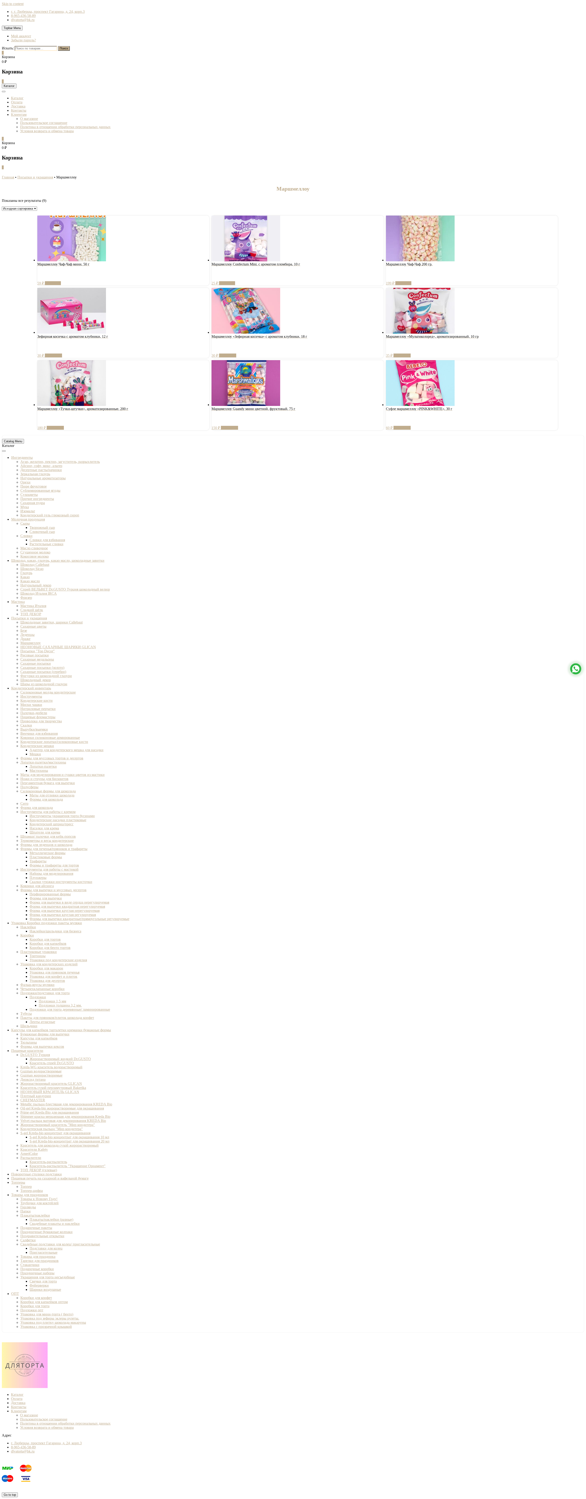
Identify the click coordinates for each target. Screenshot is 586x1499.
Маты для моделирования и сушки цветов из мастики (62, 775)
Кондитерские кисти (36, 700)
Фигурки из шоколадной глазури (46, 676)
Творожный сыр (42, 527)
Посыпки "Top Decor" (37, 651)
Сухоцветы (29, 495)
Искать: (8, 48)
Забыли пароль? (23, 40)
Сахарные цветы (33, 626)
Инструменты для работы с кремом (48, 812)
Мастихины (39, 770)
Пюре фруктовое (33, 486)
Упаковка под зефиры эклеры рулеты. (49, 1318)
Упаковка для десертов (47, 981)
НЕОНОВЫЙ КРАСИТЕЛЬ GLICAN (49, 1092)
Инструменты (31, 696)
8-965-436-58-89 (23, 16)
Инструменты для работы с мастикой (49, 869)
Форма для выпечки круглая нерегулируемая (65, 911)
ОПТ (15, 1294)
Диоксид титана (33, 1079)
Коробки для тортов (45, 939)
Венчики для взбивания (39, 733)
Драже (25, 639)
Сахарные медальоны (37, 659)
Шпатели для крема (45, 832)
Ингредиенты (22, 457)
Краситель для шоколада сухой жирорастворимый (59, 1145)
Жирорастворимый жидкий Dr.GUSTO (60, 1059)
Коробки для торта (34, 1306)
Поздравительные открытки (42, 1236)
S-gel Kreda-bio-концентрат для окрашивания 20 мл (69, 1141)
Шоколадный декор (35, 680)
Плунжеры (38, 878)
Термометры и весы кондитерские (47, 841)
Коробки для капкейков (48, 943)
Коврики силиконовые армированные (50, 738)
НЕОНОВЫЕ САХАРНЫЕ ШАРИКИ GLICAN (58, 647)
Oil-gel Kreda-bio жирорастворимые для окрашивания (62, 1108)
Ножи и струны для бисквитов (44, 779)
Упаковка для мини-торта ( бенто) (46, 1314)
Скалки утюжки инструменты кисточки (61, 882)
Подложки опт (31, 1310)
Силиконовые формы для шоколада (48, 791)
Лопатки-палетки (43, 766)
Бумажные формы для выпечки (44, 1034)
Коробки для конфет (36, 1298)
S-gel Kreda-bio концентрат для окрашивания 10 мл (69, 1137)
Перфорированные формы (50, 894)
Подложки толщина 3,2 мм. (60, 1005)
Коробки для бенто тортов (50, 948)
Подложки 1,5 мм (52, 1001)
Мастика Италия (33, 606)
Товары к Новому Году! (38, 1199)
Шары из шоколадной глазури (43, 684)
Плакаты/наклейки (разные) (51, 1219)
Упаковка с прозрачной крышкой (46, 1327)
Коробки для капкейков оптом (44, 1302)
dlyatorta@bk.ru (23, 20)
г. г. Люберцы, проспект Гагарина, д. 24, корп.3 (48, 12)
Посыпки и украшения (29, 618)
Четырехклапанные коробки (42, 989)
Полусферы (29, 787)
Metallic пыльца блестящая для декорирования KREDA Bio (66, 1104)
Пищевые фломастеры (37, 717)
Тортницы (38, 956)
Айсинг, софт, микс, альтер (41, 466)
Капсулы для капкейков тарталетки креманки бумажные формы (61, 1030)
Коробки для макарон (46, 968)
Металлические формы (47, 853)
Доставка (18, 106)
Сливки (26, 536)
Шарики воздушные (45, 1289)
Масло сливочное (34, 548)
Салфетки (28, 1240)
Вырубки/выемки (34, 729)
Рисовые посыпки (34, 655)
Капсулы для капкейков (38, 1038)
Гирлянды (28, 1207)
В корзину (53, 283)
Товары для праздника (37, 1257)
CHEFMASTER (32, 1100)
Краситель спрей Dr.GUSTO (52, 1063)
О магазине (29, 119)
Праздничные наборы (37, 1273)
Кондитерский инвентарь (31, 688)
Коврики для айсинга (37, 886)
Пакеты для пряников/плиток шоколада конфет (57, 1018)
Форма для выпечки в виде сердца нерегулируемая (69, 902)
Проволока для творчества (41, 721)
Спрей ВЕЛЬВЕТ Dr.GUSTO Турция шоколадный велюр (65, 589)
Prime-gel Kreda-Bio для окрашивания (49, 1112)
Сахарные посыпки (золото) (42, 668)
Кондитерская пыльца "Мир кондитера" (51, 1129)
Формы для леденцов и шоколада (46, 845)
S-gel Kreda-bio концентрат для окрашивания (55, 1133)
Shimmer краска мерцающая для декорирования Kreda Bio (65, 1116)
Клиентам (19, 114)
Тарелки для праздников (39, 1261)
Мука (24, 507)
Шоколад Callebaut (34, 565)
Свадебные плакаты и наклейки (55, 1224)
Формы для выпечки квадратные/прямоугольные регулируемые (79, 919)
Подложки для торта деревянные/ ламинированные (70, 1009)
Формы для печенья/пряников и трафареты (53, 849)
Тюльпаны (28, 1042)
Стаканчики (29, 1265)
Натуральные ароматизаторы (43, 478)
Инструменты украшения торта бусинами (62, 816)
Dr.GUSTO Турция (35, 1055)
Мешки (35, 754)
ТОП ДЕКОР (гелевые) (38, 1170)
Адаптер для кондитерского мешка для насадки (66, 750)
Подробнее (53, 355)
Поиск (64, 48)
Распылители (30, 1158)
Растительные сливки (46, 544)
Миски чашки (31, 705)
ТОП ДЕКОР (30, 614)
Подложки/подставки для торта (45, 993)
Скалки (26, 725)
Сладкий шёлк (31, 610)
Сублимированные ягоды (40, 490)
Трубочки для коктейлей (39, 1203)
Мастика (18, 602)
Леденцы (27, 635)
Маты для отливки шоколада (52, 795)
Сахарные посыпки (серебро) (43, 672)
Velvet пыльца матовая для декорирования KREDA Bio (63, 1121)
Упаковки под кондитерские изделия (58, 960)
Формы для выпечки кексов (42, 1046)
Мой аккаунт (21, 36)
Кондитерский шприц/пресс (51, 824)
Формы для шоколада (46, 799)
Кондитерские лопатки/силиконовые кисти (54, 742)
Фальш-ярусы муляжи (37, 985)
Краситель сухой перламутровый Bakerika (53, 1088)
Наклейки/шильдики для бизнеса (55, 931)
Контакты (18, 110)
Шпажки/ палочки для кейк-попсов (48, 836)
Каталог (17, 98)
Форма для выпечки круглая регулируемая (63, 915)
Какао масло (30, 581)
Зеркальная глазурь (35, 474)
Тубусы (26, 1014)
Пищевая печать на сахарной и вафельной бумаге (50, 1178)
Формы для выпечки (46, 898)
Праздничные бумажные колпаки (46, 1232)
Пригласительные (43, 1252)
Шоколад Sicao (31, 569)
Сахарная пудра (32, 503)
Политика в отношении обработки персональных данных (65, 127)
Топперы (18, 1182)
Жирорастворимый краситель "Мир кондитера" (57, 1125)
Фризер (26, 598)
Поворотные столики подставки (36, 1174)
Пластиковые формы (46, 857)
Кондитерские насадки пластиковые (58, 820)
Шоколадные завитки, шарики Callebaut (51, 622)
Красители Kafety (34, 1149)
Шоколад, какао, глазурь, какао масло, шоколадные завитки (57, 560)
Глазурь (26, 573)
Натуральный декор (35, 585)
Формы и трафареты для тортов (54, 865)
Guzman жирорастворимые (41, 1075)
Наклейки (28, 927)
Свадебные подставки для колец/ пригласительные (60, 1244)
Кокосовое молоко (34, 556)
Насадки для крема (44, 828)
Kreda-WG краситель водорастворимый (51, 1067)
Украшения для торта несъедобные (47, 1277)
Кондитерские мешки (37, 746)
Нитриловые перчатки (38, 709)
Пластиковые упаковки (38, 952)
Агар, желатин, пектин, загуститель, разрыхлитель (60, 462)
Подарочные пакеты (36, 1228)
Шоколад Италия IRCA (38, 593)
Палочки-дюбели (33, 713)
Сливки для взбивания (47, 540)
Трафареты (38, 861)
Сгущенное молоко (35, 552)
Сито (24, 803)
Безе (23, 630)
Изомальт (27, 511)
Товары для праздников (29, 1195)
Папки (25, 1211)
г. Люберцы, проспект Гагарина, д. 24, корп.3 (46, 1443)
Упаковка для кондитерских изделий (49, 964)
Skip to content (13, 4)
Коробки (27, 935)
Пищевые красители (27, 1051)
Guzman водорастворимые (41, 1071)
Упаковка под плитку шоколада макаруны (53, 1322)
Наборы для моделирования (51, 873)
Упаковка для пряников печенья (54, 972)
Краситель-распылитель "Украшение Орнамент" (68, 1166)
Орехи (25, 482)
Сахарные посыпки (35, 663)
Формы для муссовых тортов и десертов (51, 758)
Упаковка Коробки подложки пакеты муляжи (46, 923)
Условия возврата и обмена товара (47, 131)
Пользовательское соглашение (43, 123)
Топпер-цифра (31, 1191)
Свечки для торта (43, 1281)
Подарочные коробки (37, 1269)
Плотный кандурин (35, 1096)
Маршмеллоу (30, 643)
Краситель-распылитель (48, 1162)
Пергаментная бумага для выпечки (47, 783)
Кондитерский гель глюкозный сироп (49, 515)
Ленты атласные (42, 1022)
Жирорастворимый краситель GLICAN (51, 1084)
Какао (25, 577)
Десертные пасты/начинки (41, 470)
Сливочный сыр (42, 532)
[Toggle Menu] (4, 451)
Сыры (25, 523)
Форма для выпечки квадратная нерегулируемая (67, 906)
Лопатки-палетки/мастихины (43, 762)
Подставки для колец (46, 1248)
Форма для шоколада (36, 808)
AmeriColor (29, 1154)
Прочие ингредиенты (37, 499)
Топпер (26, 1186)
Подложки (38, 997)
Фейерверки (39, 1285)
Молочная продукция (28, 519)
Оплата (16, 102)
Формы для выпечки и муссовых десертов (53, 890)
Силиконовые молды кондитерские (48, 692)
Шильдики (28, 1026)
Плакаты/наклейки (35, 1215)
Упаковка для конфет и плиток (53, 976)
